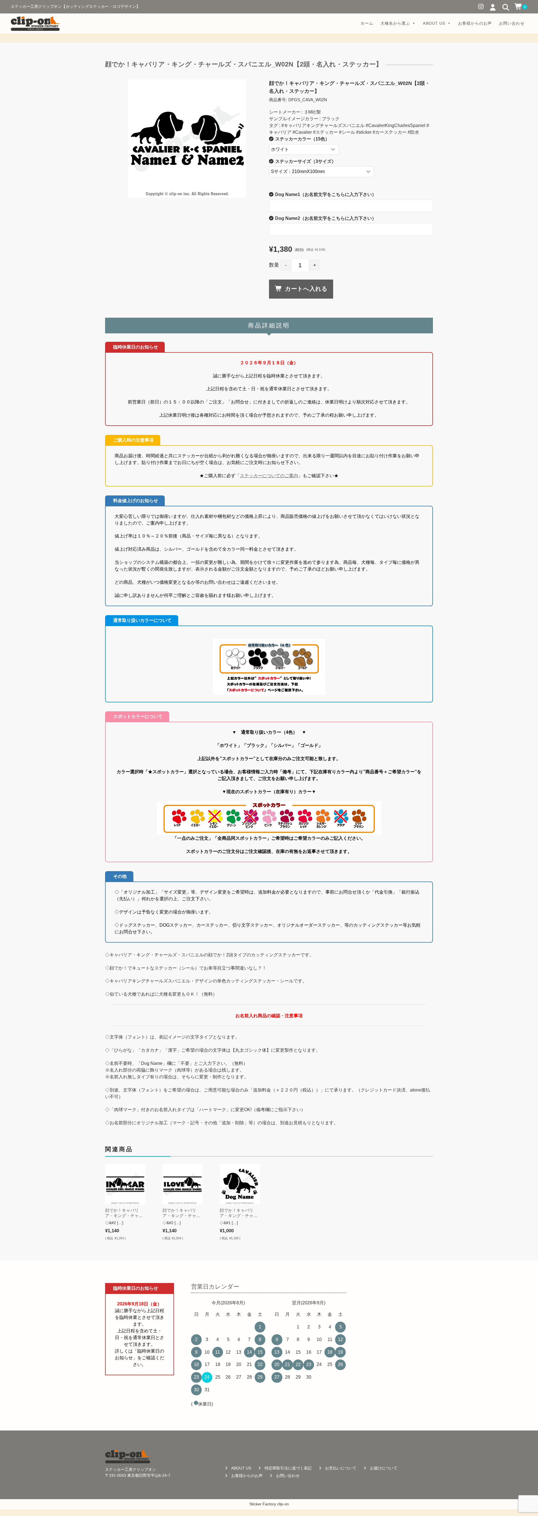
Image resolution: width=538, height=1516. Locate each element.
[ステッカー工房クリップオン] (35, 23)
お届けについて (383, 1468)
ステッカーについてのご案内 (269, 475)
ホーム (367, 23)
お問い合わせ (511, 23)
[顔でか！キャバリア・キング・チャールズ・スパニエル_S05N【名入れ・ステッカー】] (240, 1184)
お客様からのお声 (475, 23)
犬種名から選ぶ (395, 23)
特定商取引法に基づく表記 (288, 1468)
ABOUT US (434, 23)
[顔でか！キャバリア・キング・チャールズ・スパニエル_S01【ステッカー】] (125, 1184)
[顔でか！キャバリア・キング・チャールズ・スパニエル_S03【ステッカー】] (183, 1184)
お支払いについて (340, 1468)
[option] (187, 138)
